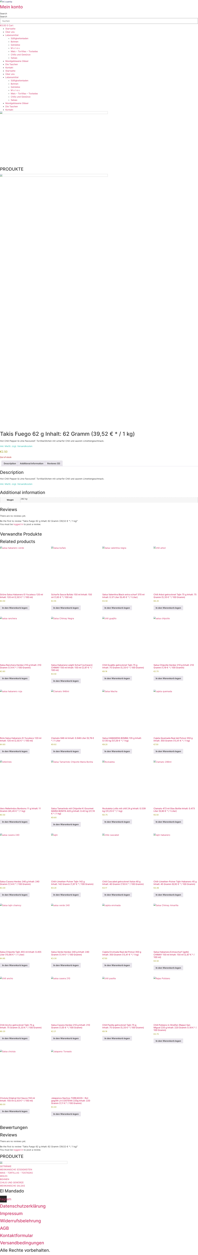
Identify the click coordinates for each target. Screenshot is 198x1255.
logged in (18, 524)
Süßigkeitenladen (19, 38)
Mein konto (11, 6)
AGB (4, 1228)
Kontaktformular (16, 1235)
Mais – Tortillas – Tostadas (24, 51)
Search (3, 13)
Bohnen (14, 41)
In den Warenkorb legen (14, 607)
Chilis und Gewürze (20, 54)
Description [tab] (10, 463)
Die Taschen (11, 64)
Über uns (10, 32)
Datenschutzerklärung (23, 1206)
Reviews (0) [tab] (53, 463)
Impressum (11, 1213)
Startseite (10, 28)
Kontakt (9, 67)
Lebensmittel (11, 35)
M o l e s (15, 48)
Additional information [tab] (31, 463)
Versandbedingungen (22, 1242)
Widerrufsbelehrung (20, 1220)
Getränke (15, 44)
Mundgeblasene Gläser (17, 61)
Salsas (14, 57)
